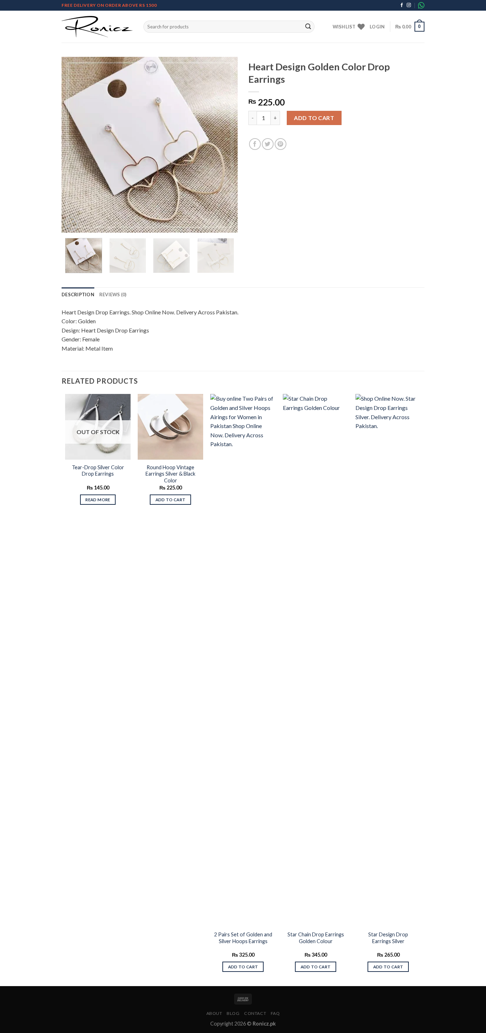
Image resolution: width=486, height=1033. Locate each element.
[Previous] (74, 144)
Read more (97, 499)
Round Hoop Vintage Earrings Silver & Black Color (170, 473)
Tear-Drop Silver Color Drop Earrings (98, 470)
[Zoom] (71, 224)
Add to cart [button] (170, 499)
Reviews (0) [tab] (113, 294)
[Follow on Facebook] (402, 5)
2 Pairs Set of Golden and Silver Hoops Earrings (243, 937)
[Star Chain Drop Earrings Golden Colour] (315, 660)
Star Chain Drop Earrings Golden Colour (315, 937)
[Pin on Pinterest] (280, 144)
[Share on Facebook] (255, 144)
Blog (233, 1013)
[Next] (225, 144)
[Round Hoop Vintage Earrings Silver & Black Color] (170, 426)
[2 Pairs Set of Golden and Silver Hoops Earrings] (243, 660)
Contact (255, 1013)
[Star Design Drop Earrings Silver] (388, 660)
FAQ (275, 1013)
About (214, 1013)
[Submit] (308, 27)
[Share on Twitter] (268, 144)
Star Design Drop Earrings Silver (388, 937)
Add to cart (314, 117)
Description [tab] (78, 294)
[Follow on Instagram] (409, 5)
